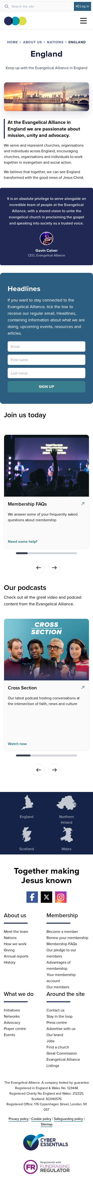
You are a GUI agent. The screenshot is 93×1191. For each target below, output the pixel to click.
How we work (15, 943)
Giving (9, 950)
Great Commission (61, 1053)
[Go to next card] (54, 568)
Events (9, 1034)
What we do (19, 994)
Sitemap (46, 1124)
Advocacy (12, 1022)
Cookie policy (41, 1118)
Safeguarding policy (68, 1118)
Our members (57, 986)
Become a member (62, 931)
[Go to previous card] (39, 568)
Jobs (50, 1040)
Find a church (57, 1047)
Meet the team (16, 931)
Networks (12, 1016)
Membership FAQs (61, 943)
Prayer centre (15, 1028)
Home (12, 42)
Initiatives (12, 1010)
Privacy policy (19, 1118)
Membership (62, 915)
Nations (55, 42)
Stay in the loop (59, 1016)
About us (32, 42)
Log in (84, 6)
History (10, 962)
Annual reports (16, 956)
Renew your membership (67, 937)
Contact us (55, 1010)
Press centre (56, 1022)
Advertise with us (60, 1028)
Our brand (54, 1034)
